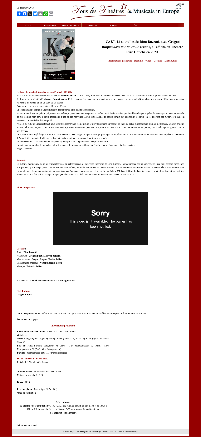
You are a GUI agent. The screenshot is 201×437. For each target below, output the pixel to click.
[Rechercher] (135, 24)
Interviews (92, 25)
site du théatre (70, 413)
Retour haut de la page (27, 319)
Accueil (180, 4)
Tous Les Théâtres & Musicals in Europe (124, 432)
